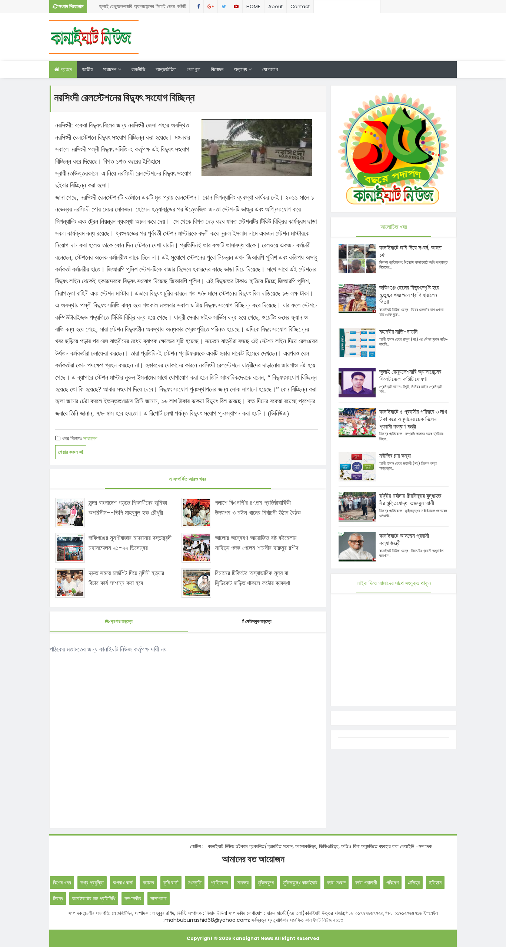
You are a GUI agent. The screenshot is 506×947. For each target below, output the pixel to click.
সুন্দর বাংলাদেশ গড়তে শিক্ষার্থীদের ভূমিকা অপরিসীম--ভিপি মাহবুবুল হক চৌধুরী (128, 507)
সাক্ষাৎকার (158, 898)
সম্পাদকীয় (132, 898)
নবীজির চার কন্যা (395, 455)
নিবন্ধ (58, 898)
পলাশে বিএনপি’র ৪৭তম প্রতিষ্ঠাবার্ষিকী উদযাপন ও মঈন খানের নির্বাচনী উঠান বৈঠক (258, 507)
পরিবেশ (392, 882)
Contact (300, 6)
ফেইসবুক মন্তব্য (258, 621)
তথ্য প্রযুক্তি (92, 882)
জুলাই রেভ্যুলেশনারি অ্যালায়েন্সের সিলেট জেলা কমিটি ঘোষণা (142, 8)
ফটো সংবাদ (336, 882)
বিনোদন (217, 69)
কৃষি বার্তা (171, 882)
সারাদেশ (110, 69)
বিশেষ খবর (62, 882)
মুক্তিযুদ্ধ (266, 882)
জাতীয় (87, 69)
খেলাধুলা (193, 69)
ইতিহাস (435, 882)
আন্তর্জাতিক (166, 69)
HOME (253, 6)
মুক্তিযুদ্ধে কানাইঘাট (300, 882)
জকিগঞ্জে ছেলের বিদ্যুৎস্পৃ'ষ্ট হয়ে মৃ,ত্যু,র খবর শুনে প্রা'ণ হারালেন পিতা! (409, 295)
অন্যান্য (241, 69)
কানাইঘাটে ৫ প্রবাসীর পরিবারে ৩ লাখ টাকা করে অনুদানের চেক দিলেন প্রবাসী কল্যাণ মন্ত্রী (413, 419)
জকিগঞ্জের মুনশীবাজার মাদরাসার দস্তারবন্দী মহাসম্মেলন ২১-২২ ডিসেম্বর (130, 542)
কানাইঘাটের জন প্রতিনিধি (93, 898)
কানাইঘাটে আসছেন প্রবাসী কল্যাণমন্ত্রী (404, 539)
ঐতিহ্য (414, 882)
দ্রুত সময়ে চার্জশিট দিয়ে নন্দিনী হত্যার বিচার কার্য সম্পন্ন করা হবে (126, 577)
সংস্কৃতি (195, 882)
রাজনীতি (138, 69)
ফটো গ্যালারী (366, 882)
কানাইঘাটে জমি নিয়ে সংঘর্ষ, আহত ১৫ (410, 251)
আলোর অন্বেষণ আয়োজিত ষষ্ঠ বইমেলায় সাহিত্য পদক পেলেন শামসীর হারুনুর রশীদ (256, 542)
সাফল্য (243, 882)
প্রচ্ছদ (65, 69)
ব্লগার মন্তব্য (121, 621)
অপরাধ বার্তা (123, 882)
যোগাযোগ (270, 69)
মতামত (148, 882)
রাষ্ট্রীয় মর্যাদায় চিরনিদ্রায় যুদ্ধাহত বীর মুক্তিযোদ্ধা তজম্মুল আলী (410, 499)
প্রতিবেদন (219, 882)
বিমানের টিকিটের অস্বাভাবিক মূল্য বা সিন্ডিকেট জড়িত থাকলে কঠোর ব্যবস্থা (252, 577)
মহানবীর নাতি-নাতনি (398, 331)
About (275, 6)
